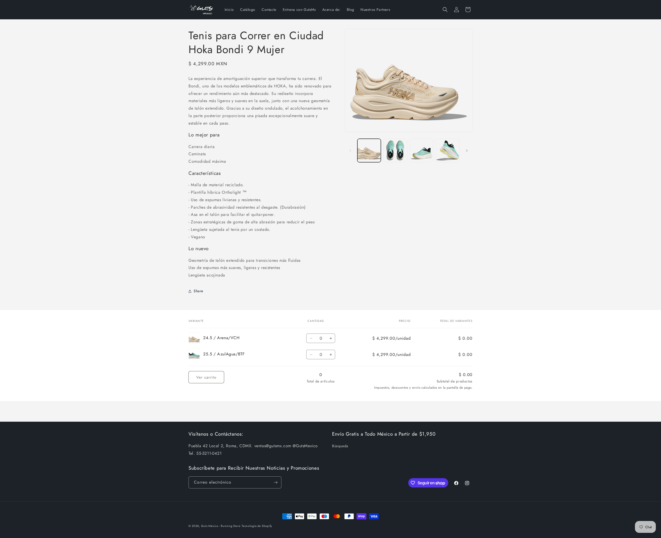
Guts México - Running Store (221, 526)
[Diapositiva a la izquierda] (350, 150)
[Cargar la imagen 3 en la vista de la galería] (395, 150)
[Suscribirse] (275, 482)
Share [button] (198, 291)
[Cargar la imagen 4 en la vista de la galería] (421, 150)
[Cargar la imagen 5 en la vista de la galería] (447, 150)
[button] (445, 9)
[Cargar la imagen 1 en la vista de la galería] (369, 150)
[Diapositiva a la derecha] (467, 150)
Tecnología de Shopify (257, 526)
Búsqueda (340, 446)
